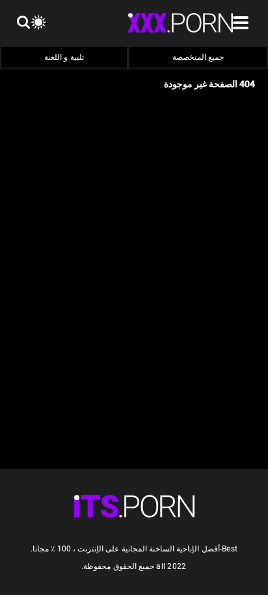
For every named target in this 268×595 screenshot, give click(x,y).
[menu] (134, 506)
